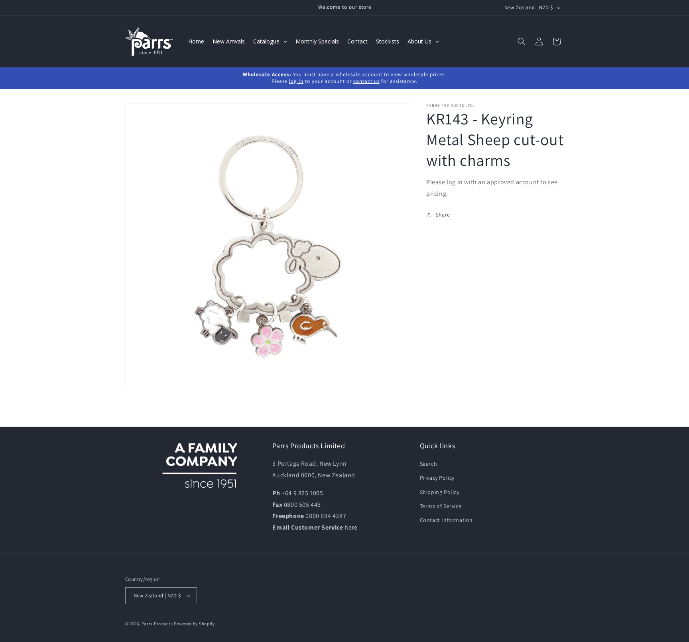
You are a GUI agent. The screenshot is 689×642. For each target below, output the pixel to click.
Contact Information (446, 520)
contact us (366, 81)
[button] (521, 41)
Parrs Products (157, 623)
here (350, 527)
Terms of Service (441, 506)
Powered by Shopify (194, 623)
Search (428, 463)
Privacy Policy (437, 478)
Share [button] (442, 214)
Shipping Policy (439, 492)
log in (296, 81)
